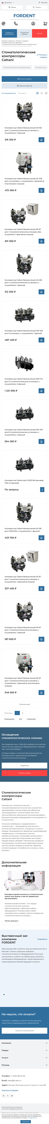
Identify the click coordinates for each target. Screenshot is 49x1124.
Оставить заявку (24, 773)
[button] (4, 994)
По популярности (9, 93)
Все (20, 719)
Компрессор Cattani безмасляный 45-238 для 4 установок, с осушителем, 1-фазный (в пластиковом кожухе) (24, 181)
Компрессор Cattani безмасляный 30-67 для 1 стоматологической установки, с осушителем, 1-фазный (23, 630)
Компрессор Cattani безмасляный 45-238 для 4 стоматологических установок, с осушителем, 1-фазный (23, 282)
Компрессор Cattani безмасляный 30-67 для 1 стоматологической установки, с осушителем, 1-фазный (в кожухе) (23, 579)
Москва (44, 2)
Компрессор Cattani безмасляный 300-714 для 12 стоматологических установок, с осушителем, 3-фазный (24, 381)
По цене (21, 93)
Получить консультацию (24, 1030)
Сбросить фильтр (25, 86)
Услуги (5, 1058)
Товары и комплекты (9, 33)
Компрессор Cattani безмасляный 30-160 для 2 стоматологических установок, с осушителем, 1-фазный (23, 130)
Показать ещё (24, 704)
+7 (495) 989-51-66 (18, 1076)
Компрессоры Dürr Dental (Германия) (16, 67)
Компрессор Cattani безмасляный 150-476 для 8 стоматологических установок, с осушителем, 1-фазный (24, 432)
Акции (39, 33)
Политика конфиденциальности (12, 1109)
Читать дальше (11, 921)
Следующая (31, 719)
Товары (5, 1050)
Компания (6, 1043)
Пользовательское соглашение (12, 1107)
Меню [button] (13, 7)
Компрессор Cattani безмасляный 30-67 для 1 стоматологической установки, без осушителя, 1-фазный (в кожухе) (23, 231)
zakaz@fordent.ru (14, 1081)
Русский (8, 2)
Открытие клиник (24, 33)
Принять (25, 1122)
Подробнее (24, 765)
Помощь (5, 1065)
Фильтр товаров (25, 79)
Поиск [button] (38, 7)
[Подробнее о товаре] (42, 489)
